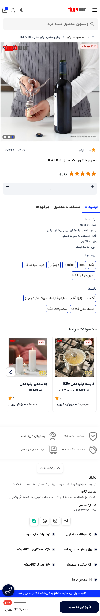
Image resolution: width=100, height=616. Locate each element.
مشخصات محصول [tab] (66, 207)
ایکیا (81, 150)
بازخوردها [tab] (42, 207)
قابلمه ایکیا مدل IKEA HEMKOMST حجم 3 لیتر (75, 386)
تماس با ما (79, 579)
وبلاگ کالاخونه (34, 564)
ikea (82, 265)
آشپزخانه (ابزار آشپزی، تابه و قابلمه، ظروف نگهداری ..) (60, 298)
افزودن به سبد (79, 607)
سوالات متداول (76, 534)
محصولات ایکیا (76, 37)
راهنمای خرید (34, 534)
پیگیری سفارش (76, 564)
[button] (10, 372)
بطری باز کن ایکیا (83, 275)
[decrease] (7, 187)
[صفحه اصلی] (93, 37)
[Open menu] (95, 10)
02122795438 (85, 510)
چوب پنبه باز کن (34, 265)
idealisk (69, 265)
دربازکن (54, 265)
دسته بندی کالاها (83, 309)
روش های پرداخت (74, 549)
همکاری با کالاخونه (30, 549)
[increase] (92, 187)
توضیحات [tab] (91, 207)
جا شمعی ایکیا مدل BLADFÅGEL (33, 386)
